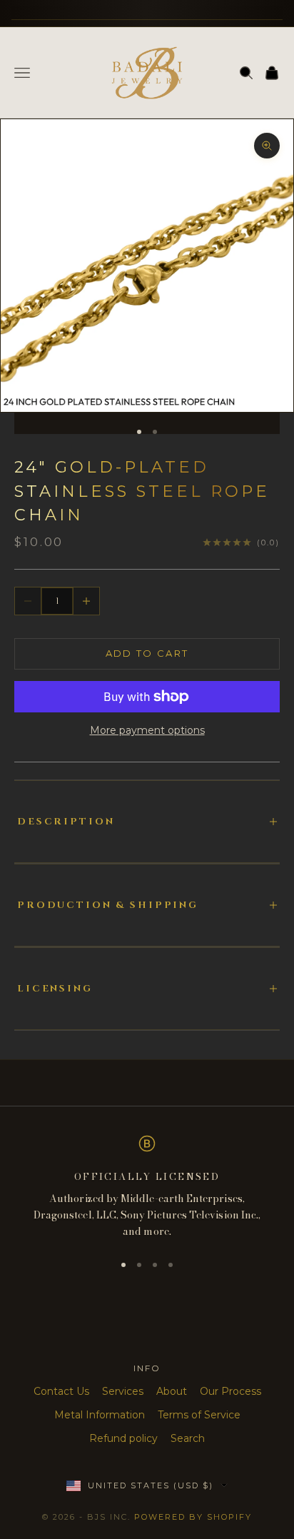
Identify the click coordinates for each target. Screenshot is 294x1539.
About (171, 1391)
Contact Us (61, 1391)
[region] (147, 1187)
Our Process (230, 1391)
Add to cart (147, 653)
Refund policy (123, 1438)
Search (188, 1438)
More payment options (147, 730)
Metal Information (99, 1414)
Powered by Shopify (193, 1517)
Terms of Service (199, 1414)
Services (122, 1391)
